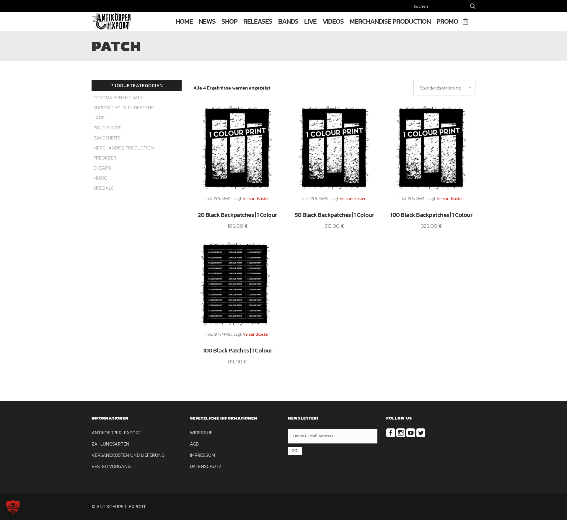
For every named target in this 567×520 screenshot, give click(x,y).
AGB (194, 443)
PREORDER (104, 157)
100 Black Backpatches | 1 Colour (431, 214)
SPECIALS (103, 187)
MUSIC (100, 177)
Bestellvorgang (111, 466)
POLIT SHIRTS (107, 127)
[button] (13, 507)
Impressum (202, 455)
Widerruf (201, 432)
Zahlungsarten (110, 443)
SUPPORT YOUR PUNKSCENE (123, 107)
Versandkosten (256, 198)
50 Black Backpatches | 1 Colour (334, 214)
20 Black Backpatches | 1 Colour (237, 214)
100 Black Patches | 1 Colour (237, 350)
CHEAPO (102, 167)
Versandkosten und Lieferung (128, 455)
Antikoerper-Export (116, 432)
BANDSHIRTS (106, 137)
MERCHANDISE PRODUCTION (123, 147)
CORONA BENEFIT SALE (118, 97)
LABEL (100, 117)
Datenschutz (205, 466)
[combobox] (444, 87)
